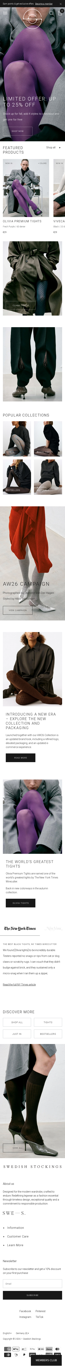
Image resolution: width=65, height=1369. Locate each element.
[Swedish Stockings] (32, 1055)
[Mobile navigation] (5, 13)
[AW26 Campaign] (32, 518)
